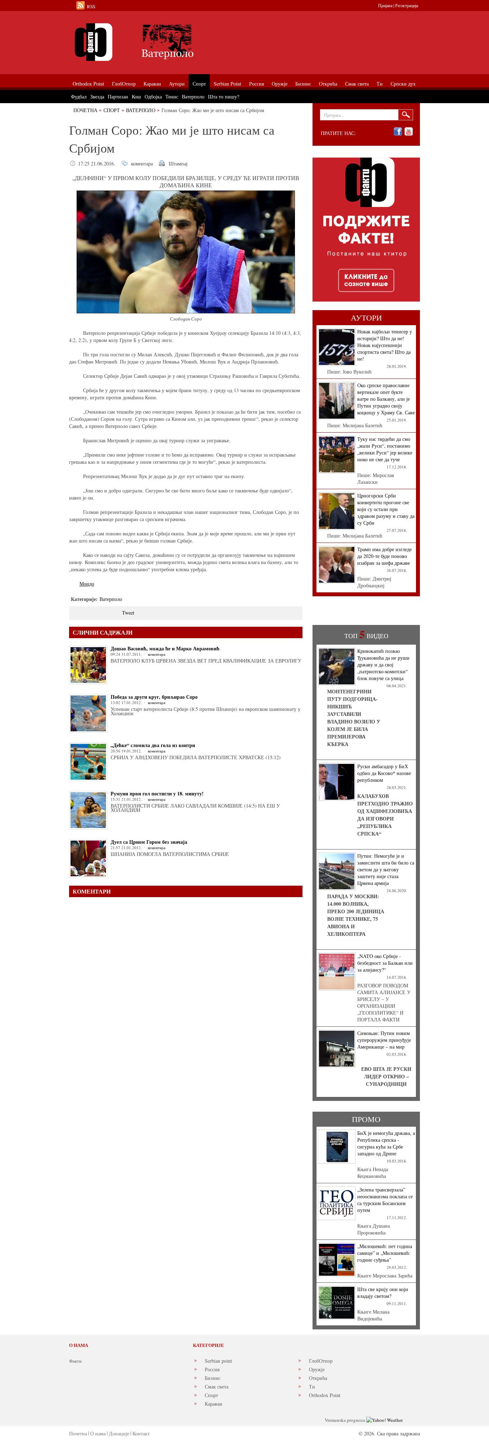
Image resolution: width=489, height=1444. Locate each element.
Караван (213, 1403)
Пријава (385, 5)
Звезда (97, 96)
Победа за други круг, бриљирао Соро (154, 697)
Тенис (171, 96)
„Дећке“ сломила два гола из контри (153, 745)
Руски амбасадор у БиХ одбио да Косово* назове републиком (384, 773)
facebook (397, 131)
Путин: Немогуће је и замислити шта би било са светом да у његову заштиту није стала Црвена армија (385, 869)
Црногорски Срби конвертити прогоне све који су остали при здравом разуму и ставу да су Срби (386, 509)
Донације (119, 1433)
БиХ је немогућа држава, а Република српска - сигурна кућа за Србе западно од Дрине (386, 1143)
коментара (142, 163)
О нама (98, 1433)
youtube (408, 131)
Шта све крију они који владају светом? (382, 1292)
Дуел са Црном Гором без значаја (149, 842)
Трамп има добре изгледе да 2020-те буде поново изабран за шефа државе (384, 556)
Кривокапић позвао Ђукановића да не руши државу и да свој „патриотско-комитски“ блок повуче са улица (383, 665)
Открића (318, 1378)
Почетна (85, 110)
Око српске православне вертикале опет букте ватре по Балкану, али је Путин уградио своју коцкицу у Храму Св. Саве (386, 399)
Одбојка (153, 96)
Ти (312, 1386)
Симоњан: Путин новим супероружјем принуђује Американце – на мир (384, 1040)
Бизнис (213, 1378)
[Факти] (149, 42)
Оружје (317, 1369)
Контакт (141, 1433)
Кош (136, 96)
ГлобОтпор (321, 1360)
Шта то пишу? (223, 96)
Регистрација (406, 5)
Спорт (111, 110)
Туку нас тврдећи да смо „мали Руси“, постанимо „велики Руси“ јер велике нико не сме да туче (384, 449)
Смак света (216, 1386)
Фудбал (79, 96)
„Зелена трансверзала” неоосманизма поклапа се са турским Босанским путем (385, 1199)
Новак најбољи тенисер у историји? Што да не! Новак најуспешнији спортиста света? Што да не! (384, 345)
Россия (212, 1369)
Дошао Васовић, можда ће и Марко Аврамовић (165, 648)
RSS (91, 6)
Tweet (128, 612)
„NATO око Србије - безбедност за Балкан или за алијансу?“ (385, 963)
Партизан (118, 96)
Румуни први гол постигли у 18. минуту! (157, 793)
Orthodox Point (324, 1395)
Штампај (178, 163)
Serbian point (218, 1360)
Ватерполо (140, 110)
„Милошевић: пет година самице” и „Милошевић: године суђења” (384, 1253)
